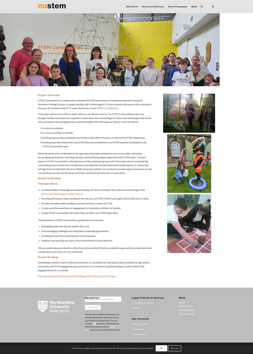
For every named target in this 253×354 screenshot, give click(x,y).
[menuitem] (132, 6)
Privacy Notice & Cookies (142, 303)
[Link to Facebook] (213, 6)
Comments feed (187, 310)
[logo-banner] (52, 6)
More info (174, 348)
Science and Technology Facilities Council (62, 193)
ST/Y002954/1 (111, 108)
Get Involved (137, 329)
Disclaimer (136, 308)
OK (161, 348)
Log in (182, 302)
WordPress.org (186, 313)
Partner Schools (138, 334)
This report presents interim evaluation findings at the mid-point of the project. (77, 276)
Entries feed (185, 306)
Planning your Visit (140, 324)
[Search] (202, 6)
